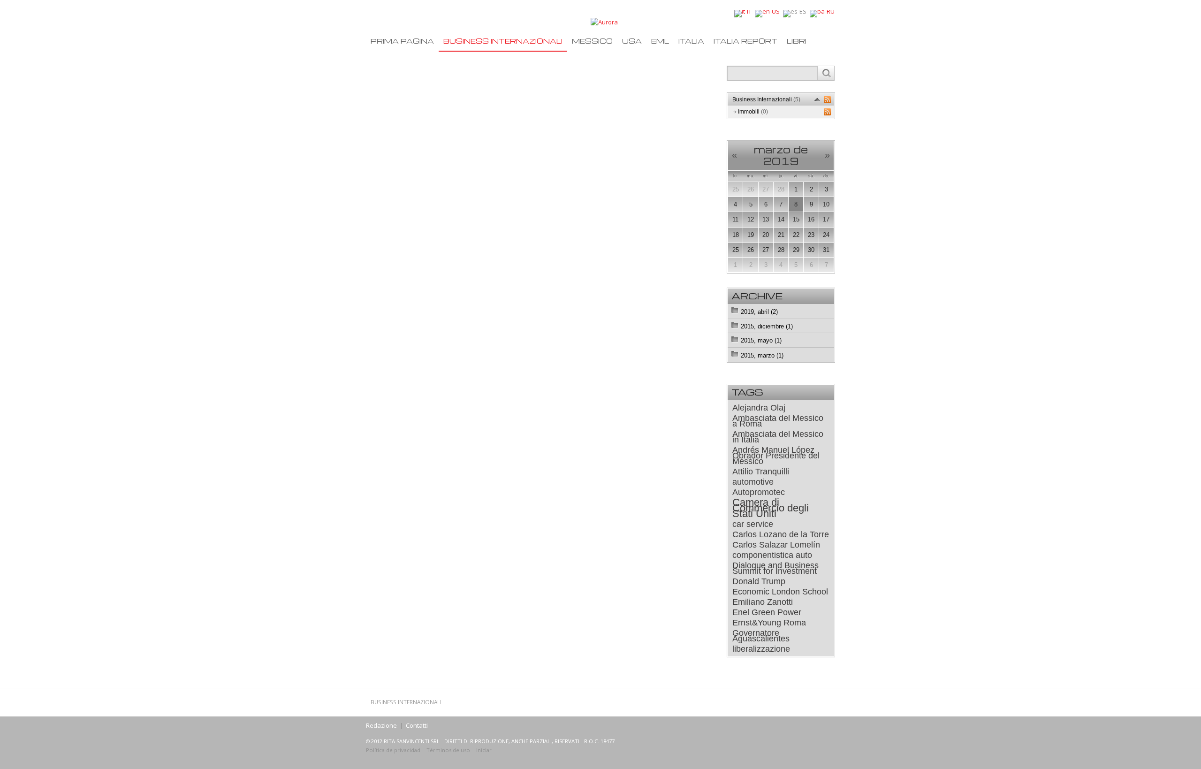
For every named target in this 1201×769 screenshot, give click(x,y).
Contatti (417, 725)
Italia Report (745, 41)
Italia (691, 41)
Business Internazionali (502, 41)
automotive (753, 482)
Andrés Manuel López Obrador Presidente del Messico (776, 455)
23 (811, 234)
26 (750, 189)
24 (826, 234)
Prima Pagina (402, 41)
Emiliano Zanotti (762, 602)
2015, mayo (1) (761, 340)
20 (765, 234)
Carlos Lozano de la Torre (780, 534)
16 (811, 219)
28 (781, 189)
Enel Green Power (766, 612)
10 (826, 204)
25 (735, 189)
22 (796, 234)
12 (750, 219)
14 (781, 219)
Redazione (381, 725)
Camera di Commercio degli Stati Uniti (770, 508)
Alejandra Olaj (758, 408)
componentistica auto (772, 555)
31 (826, 249)
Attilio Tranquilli (760, 471)
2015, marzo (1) (762, 355)
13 (765, 219)
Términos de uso (448, 750)
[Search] (826, 73)
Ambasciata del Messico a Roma (777, 420)
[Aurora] (604, 21)
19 (750, 234)
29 (796, 249)
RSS (827, 100)
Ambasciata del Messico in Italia (777, 436)
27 (765, 189)
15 (796, 219)
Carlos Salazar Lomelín (776, 545)
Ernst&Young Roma (769, 622)
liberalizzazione (761, 649)
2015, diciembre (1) (767, 326)
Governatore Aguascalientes (761, 635)
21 (781, 234)
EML (660, 41)
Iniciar (484, 750)
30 (811, 249)
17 (826, 219)
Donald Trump (758, 581)
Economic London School (780, 591)
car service (752, 524)
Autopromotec (758, 492)
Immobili (753, 111)
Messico (592, 41)
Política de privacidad (393, 750)
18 (735, 234)
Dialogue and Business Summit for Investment (775, 568)
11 (735, 219)
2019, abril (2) (759, 311)
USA (632, 41)
